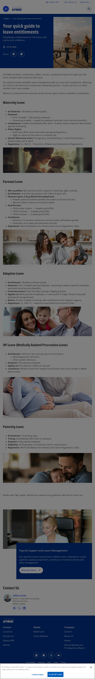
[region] (47, 671)
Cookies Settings (37, 674)
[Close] (91, 667)
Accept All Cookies (55, 674)
